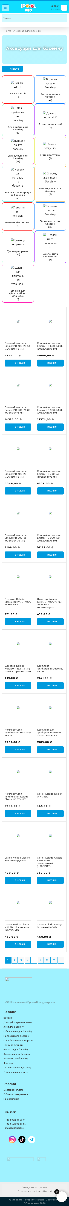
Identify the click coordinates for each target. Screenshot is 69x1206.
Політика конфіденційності (35, 1191)
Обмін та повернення (16, 1094)
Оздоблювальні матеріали (18, 1040)
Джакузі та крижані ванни (18, 1022)
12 (47, 960)
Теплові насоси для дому (17, 1067)
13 (54, 960)
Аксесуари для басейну (17, 1054)
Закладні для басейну (16, 1058)
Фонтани (8, 1063)
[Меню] (5, 7)
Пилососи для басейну (16, 1036)
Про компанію (11, 1099)
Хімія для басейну (14, 1027)
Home (8, 31)
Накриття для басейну (16, 1049)
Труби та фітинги (13, 1045)
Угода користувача (34, 1187)
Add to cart (18, 363)
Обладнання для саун (16, 1072)
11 (41, 960)
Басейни (8, 1017)
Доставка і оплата (13, 1090)
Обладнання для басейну (18, 1031)
